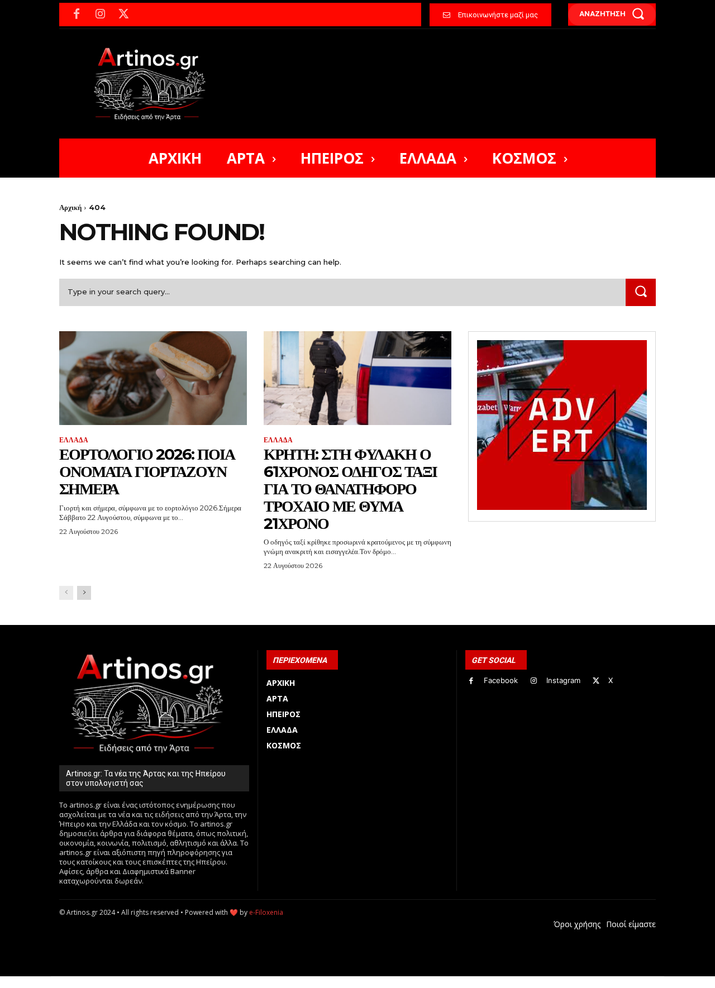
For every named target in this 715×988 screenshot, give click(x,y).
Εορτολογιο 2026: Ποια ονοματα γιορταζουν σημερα (147, 471)
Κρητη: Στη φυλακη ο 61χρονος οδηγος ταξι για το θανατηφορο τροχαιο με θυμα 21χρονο (350, 488)
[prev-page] (66, 593)
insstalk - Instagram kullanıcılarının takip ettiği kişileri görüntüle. (329, 982)
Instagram (563, 680)
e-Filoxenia (266, 912)
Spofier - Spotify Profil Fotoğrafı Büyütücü (135, 982)
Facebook (501, 680)
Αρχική (70, 207)
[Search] (641, 292)
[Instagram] (100, 14)
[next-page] (84, 593)
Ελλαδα (73, 440)
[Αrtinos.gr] (155, 84)
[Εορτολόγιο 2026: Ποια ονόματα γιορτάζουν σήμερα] (153, 378)
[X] (123, 14)
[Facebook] (76, 14)
